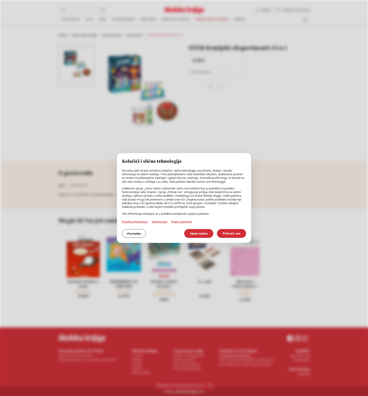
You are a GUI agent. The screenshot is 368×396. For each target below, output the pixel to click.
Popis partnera (181, 221)
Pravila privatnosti (135, 221)
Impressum (159, 221)
